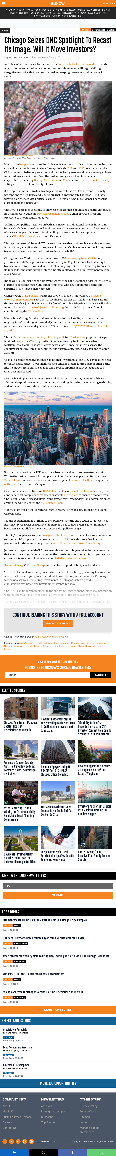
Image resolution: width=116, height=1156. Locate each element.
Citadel (67, 180)
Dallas (81, 10)
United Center (30, 295)
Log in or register (58, 623)
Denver (106, 10)
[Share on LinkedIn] (14, 1152)
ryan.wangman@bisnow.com (51, 636)
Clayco (65, 213)
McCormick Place (51, 502)
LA (42, 13)
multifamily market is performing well (40, 337)
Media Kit (8, 1111)
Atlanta (10, 10)
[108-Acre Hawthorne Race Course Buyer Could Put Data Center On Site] (57, 801)
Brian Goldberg (13, 565)
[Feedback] (31, 1141)
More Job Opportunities (58, 1083)
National (51, 13)
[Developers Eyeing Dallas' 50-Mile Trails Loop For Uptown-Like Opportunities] (20, 845)
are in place (71, 494)
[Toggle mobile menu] (4, 3)
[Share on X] (43, 1152)
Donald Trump (13, 480)
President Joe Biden (82, 480)
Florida (56, 16)
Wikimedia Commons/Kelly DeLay (18, 156)
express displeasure (57, 535)
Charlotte (59, 10)
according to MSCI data (82, 258)
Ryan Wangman (23, 636)
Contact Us (9, 1127)
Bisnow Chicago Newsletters (24, 875)
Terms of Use (88, 1111)
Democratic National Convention (77, 64)
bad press (25, 164)
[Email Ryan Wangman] (59, 57)
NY (59, 13)
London (35, 13)
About (6, 1106)
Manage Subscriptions (55, 1111)
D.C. (80, 16)
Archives (46, 1106)
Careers (7, 1122)
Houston (24, 13)
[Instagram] (24, 1141)
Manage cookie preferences (89, 1130)
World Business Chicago (28, 236)
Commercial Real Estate (103, 30)
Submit (100, 675)
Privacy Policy (89, 1106)
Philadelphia (69, 13)
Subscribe (109, 3)
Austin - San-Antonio (29, 10)
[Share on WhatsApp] (101, 1152)
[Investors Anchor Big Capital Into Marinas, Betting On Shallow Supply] (95, 801)
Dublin (14, 13)
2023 (81, 168)
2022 (69, 168)
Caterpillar (50, 180)
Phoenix (82, 13)
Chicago (71, 10)
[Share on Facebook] (72, 1152)
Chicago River (36, 311)
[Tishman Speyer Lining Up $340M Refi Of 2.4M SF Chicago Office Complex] (57, 759)
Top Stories (48, 1122)
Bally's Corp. (26, 643)
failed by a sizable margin (70, 558)
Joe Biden (60, 646)
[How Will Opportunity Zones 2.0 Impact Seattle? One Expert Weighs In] (95, 759)
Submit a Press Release (17, 1116)
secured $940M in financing (46, 307)
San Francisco (42, 16)
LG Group (39, 565)
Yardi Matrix (77, 337)
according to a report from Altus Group (77, 543)
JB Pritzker (49, 491)
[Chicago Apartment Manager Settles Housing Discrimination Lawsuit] (20, 717)
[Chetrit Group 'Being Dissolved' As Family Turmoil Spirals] (95, 845)
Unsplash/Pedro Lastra (14, 466)
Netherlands (69, 16)
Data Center (93, 10)
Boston (46, 10)
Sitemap (85, 1116)
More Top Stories (58, 1009)
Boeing (38, 180)
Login (83, 1122)
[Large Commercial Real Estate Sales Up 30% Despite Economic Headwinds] (57, 845)
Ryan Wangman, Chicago (44, 57)
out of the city (101, 180)
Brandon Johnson (81, 491)
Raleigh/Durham (97, 13)
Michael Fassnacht (48, 213)
